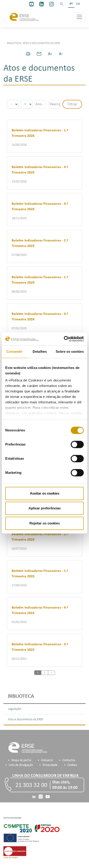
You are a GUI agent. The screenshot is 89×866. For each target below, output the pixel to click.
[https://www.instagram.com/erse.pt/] (51, 4)
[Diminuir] (60, 53)
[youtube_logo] (31, 4)
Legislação (14, 709)
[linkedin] (41, 4)
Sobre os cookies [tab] (70, 351)
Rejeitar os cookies (44, 523)
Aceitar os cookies (44, 493)
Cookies (72, 765)
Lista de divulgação (21, 765)
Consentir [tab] (14, 351)
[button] (61, 4)
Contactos (68, 760)
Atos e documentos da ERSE (25, 719)
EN (78, 4)
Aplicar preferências (45, 508)
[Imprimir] (28, 53)
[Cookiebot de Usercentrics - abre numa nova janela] (64, 339)
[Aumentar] (49, 53)
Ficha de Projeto (10, 857)
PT (71, 4)
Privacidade (50, 765)
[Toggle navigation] (79, 16)
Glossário (47, 760)
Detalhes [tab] (40, 351)
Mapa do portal (21, 760)
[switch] (77, 444)
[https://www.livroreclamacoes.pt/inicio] (14, 851)
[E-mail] (39, 53)
